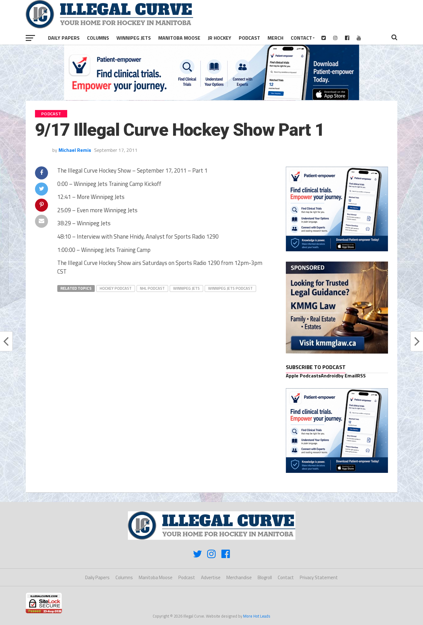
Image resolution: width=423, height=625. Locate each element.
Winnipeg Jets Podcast (230, 288)
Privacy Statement (319, 577)
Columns (98, 38)
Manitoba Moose (179, 38)
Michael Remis (75, 150)
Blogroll (265, 577)
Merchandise (239, 577)
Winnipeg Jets (133, 38)
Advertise (210, 577)
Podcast (249, 38)
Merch (275, 38)
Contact (301, 38)
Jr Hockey (219, 38)
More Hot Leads (256, 616)
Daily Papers (64, 38)
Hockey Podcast (116, 288)
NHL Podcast (152, 288)
